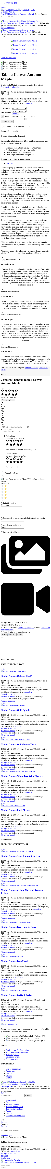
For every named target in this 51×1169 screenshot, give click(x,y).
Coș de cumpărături (13, 1069)
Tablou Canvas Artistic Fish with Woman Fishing (20, 23)
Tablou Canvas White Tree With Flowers (21, 776)
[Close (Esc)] (2, 1165)
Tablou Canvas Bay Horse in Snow (19, 927)
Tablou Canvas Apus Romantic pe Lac (20, 856)
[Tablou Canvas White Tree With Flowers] (18, 771)
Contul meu (10, 1071)
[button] (25, 578)
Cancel (19, 634)
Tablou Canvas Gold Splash (15, 710)
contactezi (28, 103)
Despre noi (10, 1073)
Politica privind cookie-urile (17, 1052)
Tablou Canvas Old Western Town (18, 744)
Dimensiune (6, 112)
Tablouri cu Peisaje (27, 14)
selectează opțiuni (16, 1151)
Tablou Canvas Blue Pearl (14, 961)
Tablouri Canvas (13, 14)
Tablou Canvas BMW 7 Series (16, 995)
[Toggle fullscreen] (7, 1165)
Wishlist (9, 1075)
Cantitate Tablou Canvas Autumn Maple (19, 116)
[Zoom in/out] (9, 1165)
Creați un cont (6, 1135)
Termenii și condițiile (26, 627)
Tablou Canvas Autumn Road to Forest (16, 32)
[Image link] (9, 1024)
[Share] (4, 1165)
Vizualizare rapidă (8, 701)
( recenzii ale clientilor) (10, 87)
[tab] (9, 163)
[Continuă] (2, 637)
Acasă (3, 14)
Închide (4, 1093)
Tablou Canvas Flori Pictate (15, 810)
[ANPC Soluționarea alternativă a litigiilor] (21, 1082)
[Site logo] (9, 10)
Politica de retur (12, 1059)
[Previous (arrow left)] (2, 1167)
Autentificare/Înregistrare (15, 1116)
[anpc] (4, 1082)
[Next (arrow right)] (4, 1167)
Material (6, 108)
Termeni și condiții (13, 1055)
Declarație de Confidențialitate (18, 1050)
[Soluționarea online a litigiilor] (13, 1084)
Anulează (15, 113)
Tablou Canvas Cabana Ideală (16, 676)
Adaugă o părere (8, 400)
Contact (9, 1078)
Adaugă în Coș (7, 121)
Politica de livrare (13, 1057)
